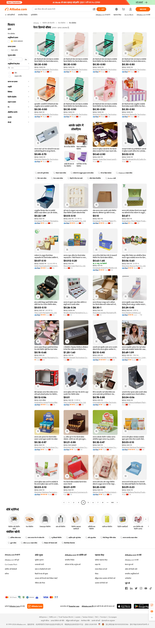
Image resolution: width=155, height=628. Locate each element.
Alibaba (36, 23)
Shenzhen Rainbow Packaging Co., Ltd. (134, 447)
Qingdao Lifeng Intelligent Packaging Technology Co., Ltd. (134, 402)
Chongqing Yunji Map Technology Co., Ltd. (105, 402)
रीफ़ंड (96, 574)
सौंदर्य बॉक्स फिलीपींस (95, 178)
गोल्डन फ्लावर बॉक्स (61, 173)
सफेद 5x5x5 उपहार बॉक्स (30, 543)
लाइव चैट (98, 564)
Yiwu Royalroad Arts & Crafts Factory (134, 159)
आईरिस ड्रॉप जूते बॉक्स (75, 537)
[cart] (124, 10)
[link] (152, 605)
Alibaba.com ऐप (88, 606)
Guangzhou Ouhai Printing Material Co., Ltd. (46, 402)
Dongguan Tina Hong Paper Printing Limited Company (105, 221)
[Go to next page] (117, 502)
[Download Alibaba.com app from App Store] (124, 606)
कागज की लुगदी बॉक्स (43, 173)
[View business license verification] (99, 624)
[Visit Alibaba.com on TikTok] (150, 588)
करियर (7, 574)
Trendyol (103, 617)
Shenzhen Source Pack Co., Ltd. (134, 266)
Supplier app (74, 606)
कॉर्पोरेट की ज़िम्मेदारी (11, 569)
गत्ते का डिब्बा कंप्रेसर (106, 173)
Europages (113, 617)
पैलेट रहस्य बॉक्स (41, 178)
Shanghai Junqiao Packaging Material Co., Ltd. (105, 313)
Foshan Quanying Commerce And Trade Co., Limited (76, 492)
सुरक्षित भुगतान (39, 560)
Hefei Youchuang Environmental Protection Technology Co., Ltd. (46, 266)
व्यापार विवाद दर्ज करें (101, 569)
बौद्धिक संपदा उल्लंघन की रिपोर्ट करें (105, 578)
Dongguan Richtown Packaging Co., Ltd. (46, 221)
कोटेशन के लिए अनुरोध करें (73, 564)
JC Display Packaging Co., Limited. (134, 357)
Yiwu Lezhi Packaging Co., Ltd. (75, 221)
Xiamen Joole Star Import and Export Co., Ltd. (105, 159)
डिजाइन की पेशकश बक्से (50, 543)
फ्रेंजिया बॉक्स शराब (15, 537)
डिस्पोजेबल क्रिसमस (69, 543)
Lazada (77, 617)
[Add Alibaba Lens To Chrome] (35, 606)
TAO (96, 617)
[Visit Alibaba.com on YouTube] (145, 588)
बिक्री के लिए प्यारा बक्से (76, 178)
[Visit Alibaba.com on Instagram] (141, 588)
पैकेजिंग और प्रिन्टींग (48, 23)
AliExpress (43, 617)
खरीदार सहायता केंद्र (101, 560)
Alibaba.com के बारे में (12, 555)
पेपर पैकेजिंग (61, 23)
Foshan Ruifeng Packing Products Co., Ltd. (134, 492)
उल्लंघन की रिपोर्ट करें (101, 583)
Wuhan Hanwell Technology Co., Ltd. (76, 357)
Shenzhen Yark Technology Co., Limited (46, 447)
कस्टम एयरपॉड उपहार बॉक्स (130, 537)
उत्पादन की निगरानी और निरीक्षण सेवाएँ (46, 578)
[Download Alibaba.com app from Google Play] (142, 606)
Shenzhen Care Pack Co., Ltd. (74, 266)
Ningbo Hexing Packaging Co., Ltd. (76, 313)
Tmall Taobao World (65, 617)
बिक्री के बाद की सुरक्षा (41, 574)
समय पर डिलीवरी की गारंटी (42, 569)
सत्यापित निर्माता (69, 560)
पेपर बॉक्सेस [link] (72, 23)
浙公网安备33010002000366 (117, 624)
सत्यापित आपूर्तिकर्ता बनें (132, 574)
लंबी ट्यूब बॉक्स (92, 537)
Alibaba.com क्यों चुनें (12, 560)
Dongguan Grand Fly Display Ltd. (105, 268)
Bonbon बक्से (112, 178)
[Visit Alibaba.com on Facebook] (126, 588)
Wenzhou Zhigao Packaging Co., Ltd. (46, 357)
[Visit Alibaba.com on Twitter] (136, 588)
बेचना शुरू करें (129, 564)
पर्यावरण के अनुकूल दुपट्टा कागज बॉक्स (83, 173)
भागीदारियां (128, 578)
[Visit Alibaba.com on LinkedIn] (131, 588)
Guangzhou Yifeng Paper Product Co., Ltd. (134, 221)
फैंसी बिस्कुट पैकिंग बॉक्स (109, 537)
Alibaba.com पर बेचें (131, 560)
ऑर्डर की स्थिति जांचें (131, 569)
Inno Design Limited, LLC (131, 313)
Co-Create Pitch (11, 564)
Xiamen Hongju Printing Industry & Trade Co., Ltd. (105, 492)
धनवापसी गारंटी (39, 564)
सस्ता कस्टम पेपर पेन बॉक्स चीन (36, 537)
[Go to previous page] (64, 502)
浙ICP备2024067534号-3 (139, 624)
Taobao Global (87, 617)
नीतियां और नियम (40, 583)
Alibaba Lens (15, 606)
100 (112, 502)
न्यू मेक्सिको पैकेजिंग (56, 537)
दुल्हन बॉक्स (13, 543)
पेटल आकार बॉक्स (58, 178)
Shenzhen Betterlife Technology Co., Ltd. (46, 69)
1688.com (52, 617)
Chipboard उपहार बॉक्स (125, 173)
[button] (94, 9)
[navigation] (18, 263)
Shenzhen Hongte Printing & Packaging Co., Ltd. (105, 357)
